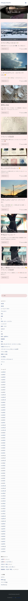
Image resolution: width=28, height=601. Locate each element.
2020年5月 (3, 503)
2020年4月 (3, 506)
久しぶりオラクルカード (10, 168)
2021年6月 (3, 470)
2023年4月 (3, 415)
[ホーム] (10, 17)
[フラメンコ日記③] (14, 126)
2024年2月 (3, 389)
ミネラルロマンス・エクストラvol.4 (12, 74)
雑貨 (15, 39)
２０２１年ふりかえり (9, 43)
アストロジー (3, 311)
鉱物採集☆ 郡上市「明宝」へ (7, 569)
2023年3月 (3, 417)
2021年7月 (3, 468)
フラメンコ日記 (17, 133)
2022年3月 (3, 447)
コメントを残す (24, 48)
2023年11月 (3, 397)
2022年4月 (3, 445)
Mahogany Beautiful (6, 2)
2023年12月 (3, 394)
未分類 (2, 303)
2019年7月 (3, 528)
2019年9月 (3, 523)
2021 (14, 17)
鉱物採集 (16, 196)
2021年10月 (3, 460)
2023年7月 (3, 407)
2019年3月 (3, 538)
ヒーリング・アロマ (5, 308)
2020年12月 (3, 485)
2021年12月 (3, 455)
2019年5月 (3, 533)
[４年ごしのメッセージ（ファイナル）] (14, 189)
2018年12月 (3, 546)
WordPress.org (4, 584)
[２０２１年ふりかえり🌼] (14, 31)
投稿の (3, 579)
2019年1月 (3, 543)
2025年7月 (3, 379)
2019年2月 (3, 541)
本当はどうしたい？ (8, 235)
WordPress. (18, 597)
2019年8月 (3, 526)
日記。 (15, 164)
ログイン (3, 577)
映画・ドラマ (3, 326)
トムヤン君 (8, 561)
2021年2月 (3, 480)
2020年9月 (3, 493)
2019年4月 (3, 536)
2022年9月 (3, 432)
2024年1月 (3, 392)
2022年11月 (3, 427)
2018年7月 (3, 549)
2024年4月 (3, 384)
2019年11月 (3, 518)
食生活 (2, 306)
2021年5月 (3, 473)
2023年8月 (3, 404)
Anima (13, 597)
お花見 (2, 559)
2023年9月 (3, 402)
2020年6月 (3, 501)
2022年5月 (3, 442)
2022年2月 (3, 450)
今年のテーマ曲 (4, 564)
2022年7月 (3, 437)
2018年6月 (3, 551)
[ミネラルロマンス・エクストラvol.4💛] (14, 62)
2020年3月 (3, 508)
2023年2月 (3, 420)
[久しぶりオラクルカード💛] (14, 157)
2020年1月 (3, 513)
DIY (1, 331)
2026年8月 (3, 372)
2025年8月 (3, 377)
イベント (3, 361)
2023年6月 (3, 409)
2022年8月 (3, 435)
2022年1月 (3, 452)
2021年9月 (3, 463)
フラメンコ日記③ (7, 137)
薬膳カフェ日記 (4, 354)
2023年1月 (3, 422)
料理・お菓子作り (4, 336)
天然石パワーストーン (18, 69)
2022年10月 (3, 430)
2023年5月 (3, 412)
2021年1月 (3, 483)
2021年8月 (3, 465)
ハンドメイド (3, 323)
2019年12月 (3, 516)
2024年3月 (3, 387)
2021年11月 (3, 458)
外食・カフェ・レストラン (6, 321)
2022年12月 (3, 425)
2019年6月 (3, 531)
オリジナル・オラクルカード (7, 359)
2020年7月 (3, 498)
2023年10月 (3, 399)
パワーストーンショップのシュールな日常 (9, 349)
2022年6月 (3, 440)
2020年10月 (3, 490)
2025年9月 (3, 374)
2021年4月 (3, 475)
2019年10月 (3, 521)
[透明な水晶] (14, 94)
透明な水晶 (5, 105)
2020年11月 (3, 488)
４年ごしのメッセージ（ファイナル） (13, 201)
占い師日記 (3, 356)
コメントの (4, 582)
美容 (2, 334)
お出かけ (3, 328)
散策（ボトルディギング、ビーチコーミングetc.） (11, 344)
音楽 (2, 341)
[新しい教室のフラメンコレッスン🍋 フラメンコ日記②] (14, 256)
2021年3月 (3, 478)
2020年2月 (3, 511)
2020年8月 (3, 495)
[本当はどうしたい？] (14, 223)
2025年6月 (3, 382)
